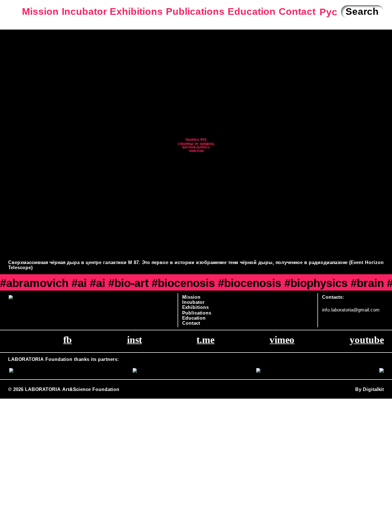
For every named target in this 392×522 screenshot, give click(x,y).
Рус (328, 12)
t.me (205, 339)
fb (67, 339)
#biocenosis (183, 283)
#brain (367, 283)
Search (362, 11)
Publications (195, 11)
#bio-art (128, 283)
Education (252, 11)
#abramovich (34, 283)
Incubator (84, 11)
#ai (79, 283)
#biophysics (316, 283)
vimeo (282, 339)
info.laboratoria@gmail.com (351, 309)
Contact (297, 11)
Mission (40, 11)
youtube (367, 339)
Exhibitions (136, 11)
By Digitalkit (369, 389)
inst (134, 339)
